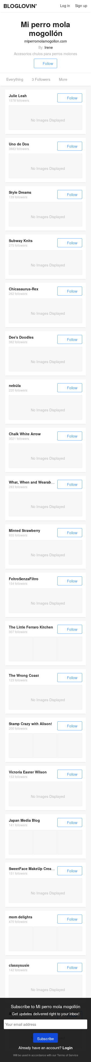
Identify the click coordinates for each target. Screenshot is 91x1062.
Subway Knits (21, 240)
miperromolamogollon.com (45, 41)
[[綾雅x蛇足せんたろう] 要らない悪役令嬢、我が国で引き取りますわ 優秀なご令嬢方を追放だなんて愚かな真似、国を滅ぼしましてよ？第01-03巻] (45, 842)
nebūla (15, 385)
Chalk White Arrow (25, 433)
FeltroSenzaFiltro (23, 578)
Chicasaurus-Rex (23, 288)
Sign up (81, 5)
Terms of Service (67, 1055)
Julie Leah (18, 95)
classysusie (19, 965)
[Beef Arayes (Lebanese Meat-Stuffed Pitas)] (70, 649)
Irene (48, 47)
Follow (48, 63)
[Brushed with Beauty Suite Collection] (45, 745)
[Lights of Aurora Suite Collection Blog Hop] (70, 745)
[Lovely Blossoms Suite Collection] (21, 745)
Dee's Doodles (21, 337)
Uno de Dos (19, 143)
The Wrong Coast (24, 675)
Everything (14, 79)
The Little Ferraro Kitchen (31, 627)
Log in (65, 5)
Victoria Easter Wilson (28, 771)
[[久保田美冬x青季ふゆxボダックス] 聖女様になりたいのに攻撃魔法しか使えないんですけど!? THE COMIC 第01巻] (70, 842)
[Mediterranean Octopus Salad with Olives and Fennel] (45, 649)
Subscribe (45, 1038)
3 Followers (41, 79)
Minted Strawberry (24, 530)
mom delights (20, 916)
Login (67, 1047)
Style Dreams (20, 192)
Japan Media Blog (24, 820)
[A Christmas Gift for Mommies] (45, 939)
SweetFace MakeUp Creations (34, 868)
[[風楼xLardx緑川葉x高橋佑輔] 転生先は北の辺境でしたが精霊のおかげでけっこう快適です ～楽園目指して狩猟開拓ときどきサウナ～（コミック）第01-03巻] (21, 842)
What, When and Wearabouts (34, 482)
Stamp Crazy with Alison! (30, 723)
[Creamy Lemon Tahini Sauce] (21, 649)
